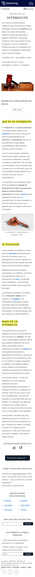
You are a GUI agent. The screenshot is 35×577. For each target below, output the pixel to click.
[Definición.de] (9, 3)
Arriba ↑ (29, 567)
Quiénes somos (6, 567)
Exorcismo (8, 510)
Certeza (24, 510)
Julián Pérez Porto (19, 474)
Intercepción (25, 505)
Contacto (23, 567)
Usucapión (8, 505)
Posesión (7, 501)
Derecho (6, 9)
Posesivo (24, 501)
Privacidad (15, 567)
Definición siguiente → (17, 458)
